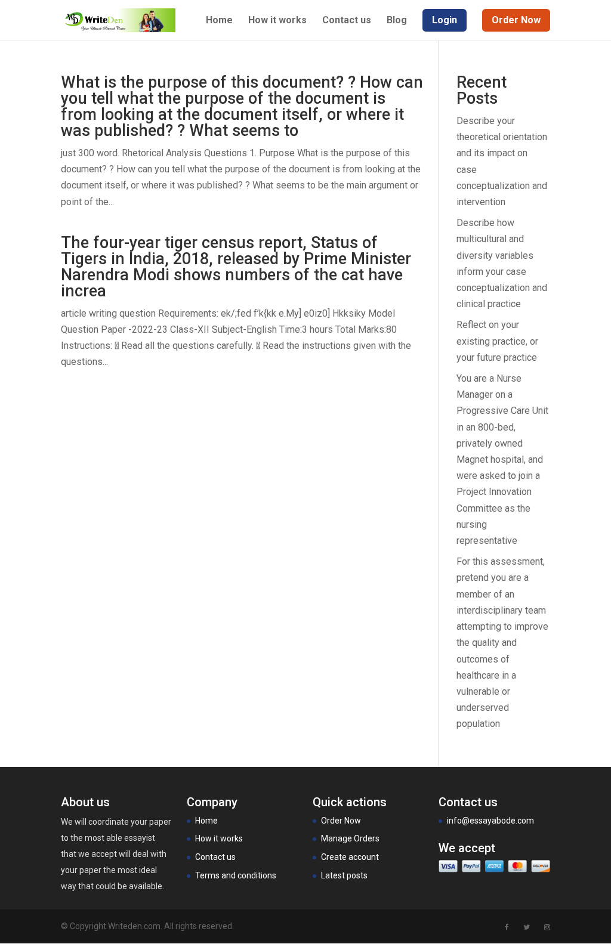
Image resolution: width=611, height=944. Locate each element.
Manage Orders (350, 838)
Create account (350, 857)
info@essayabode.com (490, 820)
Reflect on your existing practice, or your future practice (497, 341)
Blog (397, 21)
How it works (277, 21)
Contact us (346, 21)
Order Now (341, 820)
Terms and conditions (235, 875)
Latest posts (344, 875)
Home (219, 21)
